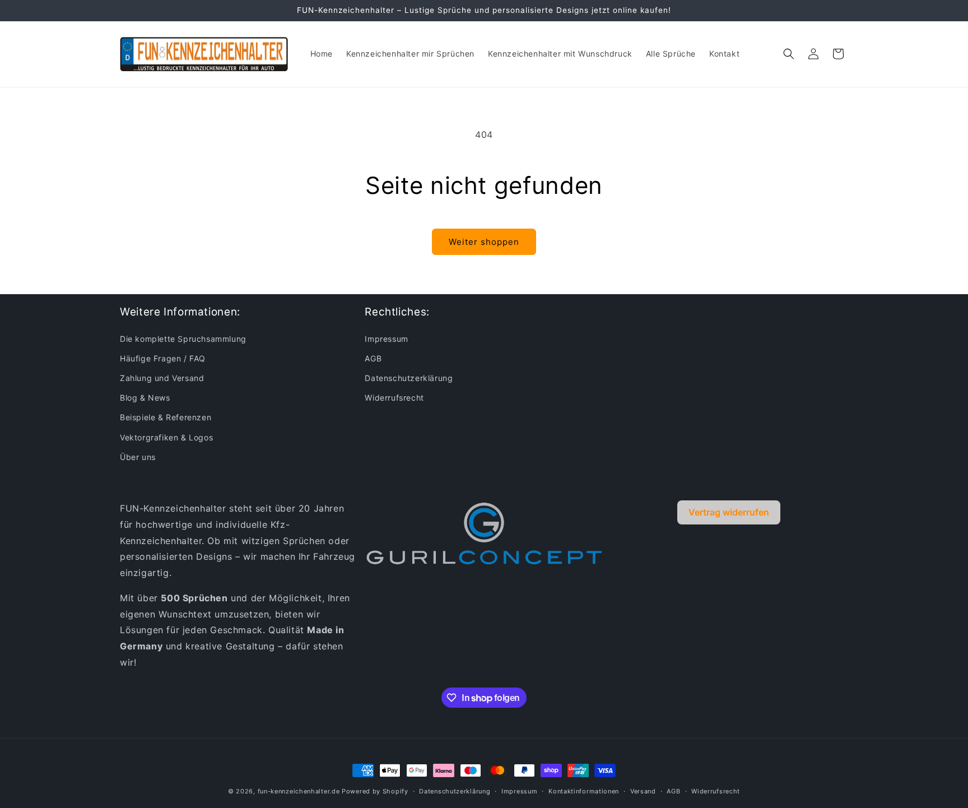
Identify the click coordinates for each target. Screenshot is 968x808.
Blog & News (145, 397)
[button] (788, 53)
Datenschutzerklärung (409, 378)
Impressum (386, 338)
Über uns (138, 457)
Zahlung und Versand (162, 378)
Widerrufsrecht (394, 397)
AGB (373, 358)
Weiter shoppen (484, 241)
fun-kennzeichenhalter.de (299, 791)
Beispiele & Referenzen (165, 417)
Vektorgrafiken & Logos (166, 437)
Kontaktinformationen (583, 791)
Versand (643, 791)
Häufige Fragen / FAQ (163, 358)
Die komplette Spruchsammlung (183, 338)
